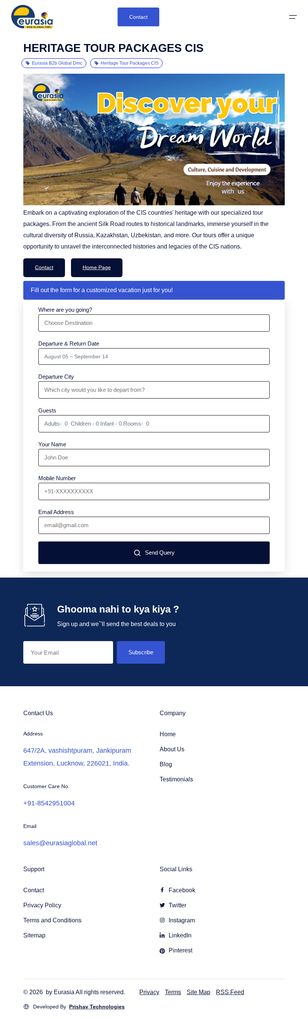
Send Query (160, 552)
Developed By (79, 1007)
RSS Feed (230, 992)
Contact (138, 17)
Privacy (149, 992)
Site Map (198, 992)
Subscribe (140, 652)
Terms (173, 992)
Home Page (97, 267)
